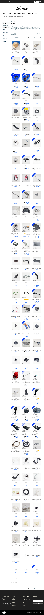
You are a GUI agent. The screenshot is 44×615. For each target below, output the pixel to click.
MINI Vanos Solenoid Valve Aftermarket (29, 251)
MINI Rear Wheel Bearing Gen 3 (27, 483)
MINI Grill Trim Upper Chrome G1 (38, 483)
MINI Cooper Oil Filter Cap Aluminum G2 (18, 167)
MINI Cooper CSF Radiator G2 (37, 251)
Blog (23, 614)
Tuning (15, 13)
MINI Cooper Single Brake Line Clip (28, 367)
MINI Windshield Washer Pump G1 (17, 399)
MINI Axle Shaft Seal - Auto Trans (28, 499)
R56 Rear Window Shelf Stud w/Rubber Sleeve (19, 593)
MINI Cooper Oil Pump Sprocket (17, 117)
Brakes (23, 13)
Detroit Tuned (5, 31)
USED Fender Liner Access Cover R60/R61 (29, 417)
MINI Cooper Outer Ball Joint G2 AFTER (29, 234)
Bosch (4, 36)
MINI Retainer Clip (26, 545)
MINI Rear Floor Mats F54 (26, 217)
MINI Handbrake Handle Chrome (27, 468)
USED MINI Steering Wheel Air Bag (28, 451)
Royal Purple (5, 38)
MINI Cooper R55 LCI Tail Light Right (17, 185)
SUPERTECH (5, 41)
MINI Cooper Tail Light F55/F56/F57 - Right (19, 382)
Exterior (28, 13)
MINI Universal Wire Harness (16, 316)
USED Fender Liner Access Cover (38, 417)
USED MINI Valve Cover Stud (16, 85)
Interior (33, 13)
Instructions (25, 609)
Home (12, 21)
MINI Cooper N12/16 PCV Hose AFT (28, 101)
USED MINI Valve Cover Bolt (27, 85)
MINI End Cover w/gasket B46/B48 (17, 499)
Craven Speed (5, 32)
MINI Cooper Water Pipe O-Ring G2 (28, 300)
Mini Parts (11, 17)
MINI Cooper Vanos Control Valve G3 (28, 52)
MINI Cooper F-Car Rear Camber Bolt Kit (29, 283)
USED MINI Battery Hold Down (27, 382)
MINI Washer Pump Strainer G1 (27, 399)
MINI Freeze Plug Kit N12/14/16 (38, 350)
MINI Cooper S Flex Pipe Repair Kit (28, 200)
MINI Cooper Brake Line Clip (16, 367)
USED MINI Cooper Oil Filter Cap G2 (28, 68)
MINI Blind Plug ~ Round (15, 350)
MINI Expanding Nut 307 (36, 530)
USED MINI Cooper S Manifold (27, 350)
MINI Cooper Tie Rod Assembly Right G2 (18, 202)
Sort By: (12, 37)
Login (9, 1)
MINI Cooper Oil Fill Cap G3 (37, 316)
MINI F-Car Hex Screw (16, 333)
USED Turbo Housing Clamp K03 (17, 451)
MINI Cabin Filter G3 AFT (26, 117)
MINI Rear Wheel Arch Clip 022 (16, 545)
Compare (18, 41)
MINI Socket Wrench (26, 134)
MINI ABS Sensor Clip (16, 561)
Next (40, 37)
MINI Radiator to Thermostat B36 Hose (18, 483)
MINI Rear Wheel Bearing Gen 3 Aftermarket (19, 150)
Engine (19, 13)
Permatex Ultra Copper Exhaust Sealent (29, 333)
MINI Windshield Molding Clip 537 (28, 514)
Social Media (25, 612)
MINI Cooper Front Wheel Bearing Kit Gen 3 (19, 233)
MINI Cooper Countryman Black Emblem (18, 217)
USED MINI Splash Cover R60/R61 (17, 417)
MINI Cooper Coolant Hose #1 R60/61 (28, 268)
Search (36, 1)
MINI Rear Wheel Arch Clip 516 (16, 530)
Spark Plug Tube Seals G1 (26, 576)
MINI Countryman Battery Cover (38, 268)
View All (4, 44)
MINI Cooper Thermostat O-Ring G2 (17, 300)
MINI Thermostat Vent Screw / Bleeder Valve (19, 576)
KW (3, 35)
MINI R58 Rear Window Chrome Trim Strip (18, 468)
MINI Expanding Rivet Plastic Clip (38, 545)
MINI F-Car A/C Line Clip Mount (16, 283)
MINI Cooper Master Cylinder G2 (38, 133)
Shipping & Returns (26, 607)
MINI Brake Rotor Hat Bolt (37, 202)
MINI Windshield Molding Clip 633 (17, 514)
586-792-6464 (5, 1)
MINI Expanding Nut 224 (26, 530)
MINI (4, 29)
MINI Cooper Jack (16, 134)
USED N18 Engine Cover (26, 434)
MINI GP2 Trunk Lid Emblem (37, 452)
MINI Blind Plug (37, 333)
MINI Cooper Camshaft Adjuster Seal (17, 268)
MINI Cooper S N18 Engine (16, 52)
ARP (3, 42)
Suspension (5, 17)
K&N (4, 39)
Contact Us (24, 606)
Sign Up (13, 1)
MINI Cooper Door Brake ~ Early (17, 68)
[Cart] (41, 1)
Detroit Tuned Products (8, 13)
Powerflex (4, 34)
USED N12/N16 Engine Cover (16, 434)
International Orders (18, 17)
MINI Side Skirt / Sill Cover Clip (37, 514)
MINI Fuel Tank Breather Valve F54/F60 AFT (29, 167)
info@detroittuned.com (7, 612)
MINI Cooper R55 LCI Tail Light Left (28, 185)
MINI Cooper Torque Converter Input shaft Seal (30, 561)
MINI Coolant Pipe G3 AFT (37, 101)
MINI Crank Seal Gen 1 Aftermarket (17, 251)
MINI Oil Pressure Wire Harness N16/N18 (29, 150)
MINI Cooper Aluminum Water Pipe (17, 101)
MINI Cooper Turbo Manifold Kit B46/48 (29, 316)
